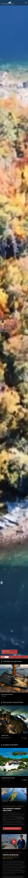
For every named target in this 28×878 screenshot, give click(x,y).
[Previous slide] (1, 680)
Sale (3, 657)
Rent (6, 657)
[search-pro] (25, 657)
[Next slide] (26, 680)
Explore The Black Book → (12, 828)
